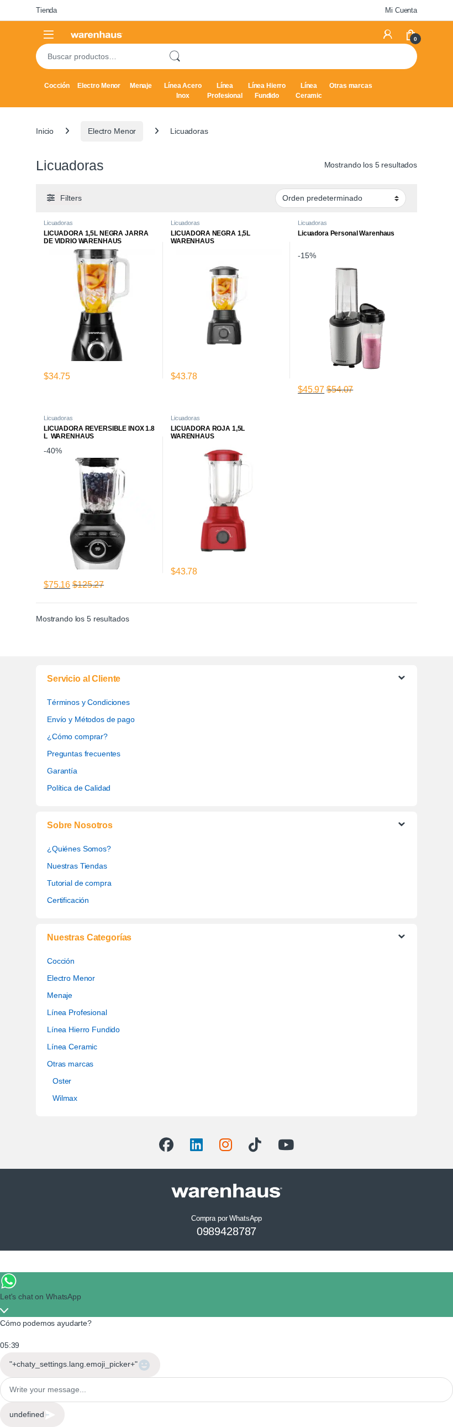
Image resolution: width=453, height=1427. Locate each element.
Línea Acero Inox (182, 91)
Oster (61, 1080)
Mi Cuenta (401, 10)
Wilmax (64, 1098)
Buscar (174, 56)
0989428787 (227, 1231)
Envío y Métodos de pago (91, 719)
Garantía (62, 770)
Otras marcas (351, 86)
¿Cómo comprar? (77, 736)
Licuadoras (58, 222)
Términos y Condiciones (88, 702)
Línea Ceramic (309, 91)
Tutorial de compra (79, 883)
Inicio (45, 131)
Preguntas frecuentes (83, 753)
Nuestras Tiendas (77, 865)
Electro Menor (99, 86)
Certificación (68, 900)
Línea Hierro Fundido (267, 91)
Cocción (57, 86)
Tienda (46, 10)
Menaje (141, 86)
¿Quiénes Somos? (79, 848)
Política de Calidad (78, 787)
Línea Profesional (224, 91)
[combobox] (97, 56)
